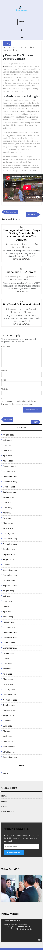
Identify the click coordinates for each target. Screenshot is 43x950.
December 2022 (10, 632)
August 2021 (8, 715)
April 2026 (7, 456)
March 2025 (8, 523)
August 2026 (8, 435)
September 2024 (10, 554)
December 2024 (10, 539)
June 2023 (7, 601)
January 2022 (9, 689)
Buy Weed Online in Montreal (21, 304)
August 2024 (8, 559)
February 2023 (9, 622)
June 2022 (7, 663)
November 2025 (10, 482)
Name (4, 370)
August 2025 (8, 497)
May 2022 (7, 669)
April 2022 (7, 674)
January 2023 (9, 627)
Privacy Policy (7, 811)
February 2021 (9, 747)
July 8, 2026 (13, 244)
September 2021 (10, 710)
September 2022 (10, 648)
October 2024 (9, 549)
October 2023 (9, 580)
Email (4, 380)
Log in (5, 773)
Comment (6, 346)
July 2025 (7, 502)
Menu (21, 22)
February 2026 (9, 466)
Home (4, 796)
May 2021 (7, 731)
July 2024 (7, 565)
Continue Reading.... (21, 259)
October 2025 (9, 487)
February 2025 (9, 528)
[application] (21, 930)
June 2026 (7, 445)
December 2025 (10, 476)
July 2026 (7, 440)
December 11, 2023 (15, 309)
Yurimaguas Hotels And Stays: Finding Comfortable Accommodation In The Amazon (21, 234)
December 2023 (10, 570)
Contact (4, 806)
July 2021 (7, 721)
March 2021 (8, 741)
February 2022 (9, 684)
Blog (8, 43)
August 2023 (8, 591)
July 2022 (7, 658)
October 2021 (9, 705)
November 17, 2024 (15, 277)
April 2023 (7, 611)
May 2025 (7, 513)
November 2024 (10, 544)
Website (4, 389)
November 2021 (10, 700)
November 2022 (10, 637)
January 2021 (8, 752)
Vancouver (33, 117)
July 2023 (7, 596)
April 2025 (7, 518)
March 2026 (8, 461)
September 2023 (10, 585)
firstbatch (25, 48)
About (4, 801)
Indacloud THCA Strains (21, 271)
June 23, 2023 (11, 48)
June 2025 (7, 508)
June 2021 (7, 726)
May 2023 (7, 606)
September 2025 (10, 492)
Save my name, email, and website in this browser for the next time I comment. (18, 402)
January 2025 (9, 534)
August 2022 (8, 653)
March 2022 (8, 679)
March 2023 (8, 617)
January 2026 (9, 471)
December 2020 (10, 757)
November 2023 (10, 575)
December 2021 (10, 695)
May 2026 (7, 450)
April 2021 (7, 736)
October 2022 (9, 643)
